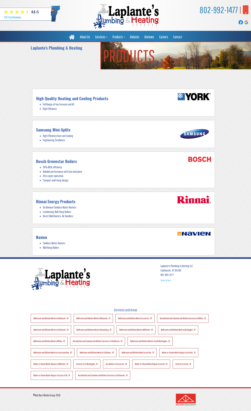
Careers (163, 37)
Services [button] (100, 37)
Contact (177, 37)
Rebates (134, 37)
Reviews (149, 37)
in (50, 318)
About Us (85, 37)
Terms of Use (166, 280)
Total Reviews (12, 17)
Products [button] (118, 37)
